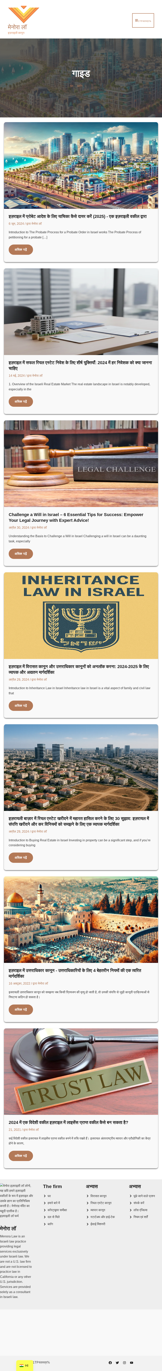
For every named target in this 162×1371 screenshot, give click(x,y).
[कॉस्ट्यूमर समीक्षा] (55, 1210)
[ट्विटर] (117, 1362)
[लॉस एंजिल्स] (138, 1210)
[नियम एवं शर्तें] (138, 1217)
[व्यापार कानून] (95, 1210)
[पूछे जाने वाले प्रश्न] (142, 1196)
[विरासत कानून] (96, 1196)
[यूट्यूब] (131, 1362)
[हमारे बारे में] (51, 1203)
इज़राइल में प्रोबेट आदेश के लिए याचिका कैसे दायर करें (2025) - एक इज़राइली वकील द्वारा (78, 216)
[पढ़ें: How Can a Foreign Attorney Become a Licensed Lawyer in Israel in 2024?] (81, 1071)
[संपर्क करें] (136, 1203)
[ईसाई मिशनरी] (95, 1224)
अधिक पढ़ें (20, 251)
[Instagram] (124, 1362)
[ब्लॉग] (48, 1224)
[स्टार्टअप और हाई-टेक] (100, 1217)
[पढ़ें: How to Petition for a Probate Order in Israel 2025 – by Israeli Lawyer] (81, 165)
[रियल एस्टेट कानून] (98, 1203)
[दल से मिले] (51, 1217)
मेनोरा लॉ (17, 27)
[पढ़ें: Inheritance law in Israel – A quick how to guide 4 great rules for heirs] (81, 919)
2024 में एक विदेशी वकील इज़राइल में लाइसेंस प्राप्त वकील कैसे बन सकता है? (68, 1122)
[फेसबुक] (110, 1362)
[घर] (47, 1196)
